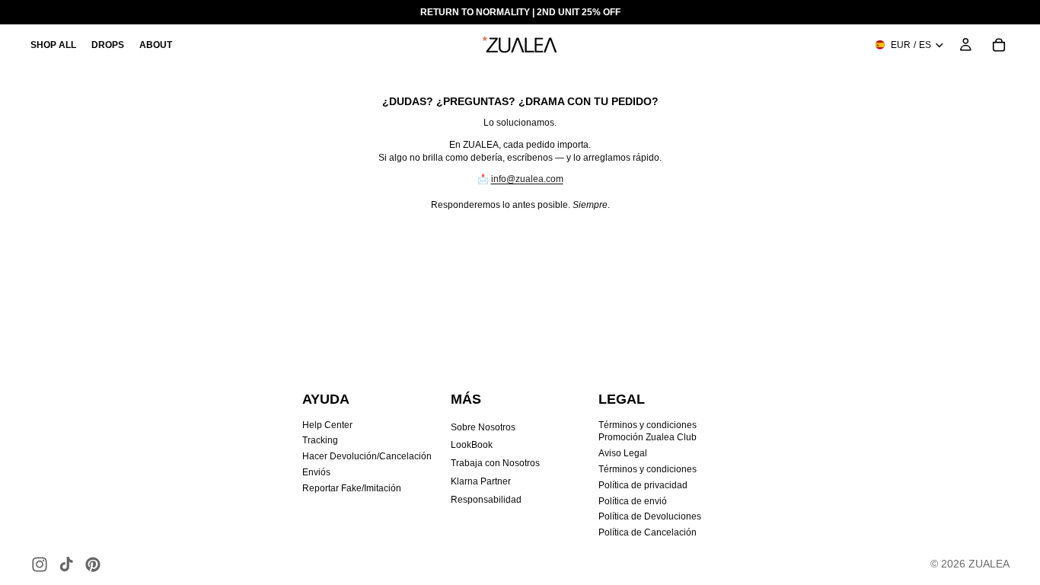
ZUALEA (989, 564)
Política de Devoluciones (649, 516)
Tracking (320, 440)
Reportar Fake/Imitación (351, 488)
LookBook (472, 445)
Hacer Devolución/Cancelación (367, 456)
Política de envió (632, 501)
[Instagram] (39, 564)
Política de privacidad (642, 485)
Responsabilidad (486, 499)
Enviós (316, 472)
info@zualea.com (527, 179)
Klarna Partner (481, 481)
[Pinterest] (93, 564)
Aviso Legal (622, 453)
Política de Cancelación (647, 532)
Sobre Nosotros (483, 427)
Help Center (327, 425)
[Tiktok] (66, 564)
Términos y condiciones (647, 469)
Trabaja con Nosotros (495, 463)
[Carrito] (999, 45)
